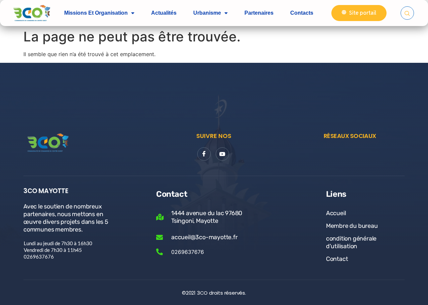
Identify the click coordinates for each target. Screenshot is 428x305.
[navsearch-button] (407, 13)
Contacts (301, 13)
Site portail (362, 12)
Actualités (164, 13)
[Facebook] (204, 154)
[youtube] (222, 154)
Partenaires (259, 13)
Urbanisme (207, 13)
